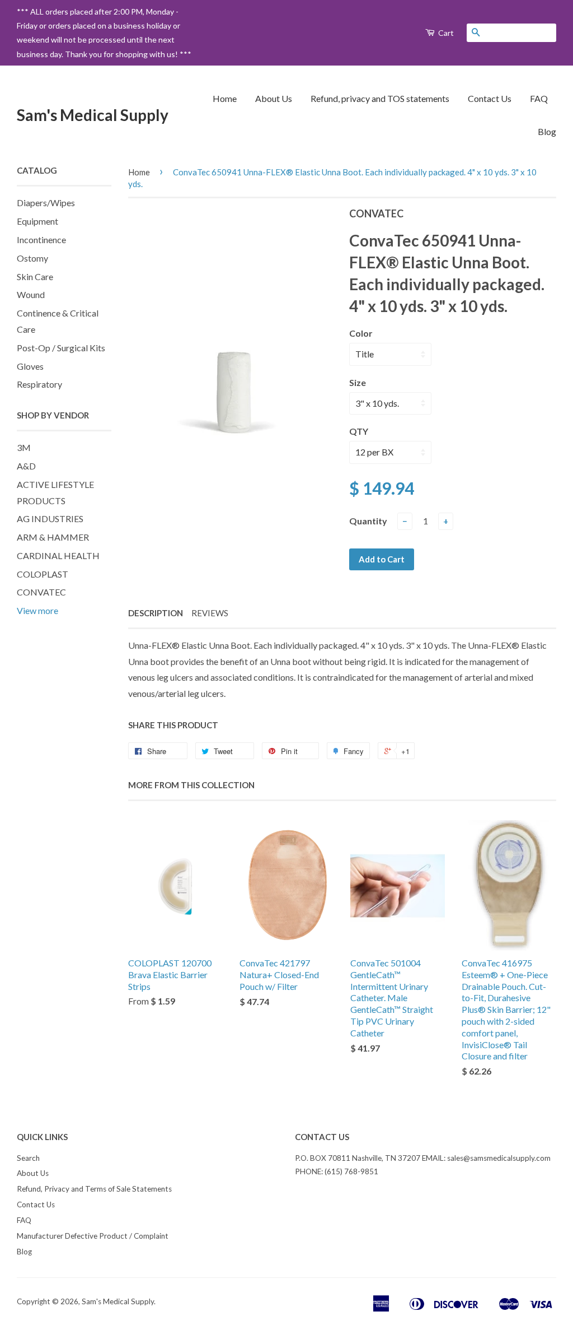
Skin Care (35, 276)
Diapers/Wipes (46, 202)
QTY (358, 431)
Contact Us (489, 98)
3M (24, 447)
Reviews (209, 613)
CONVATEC (41, 592)
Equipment (37, 221)
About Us (273, 98)
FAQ (539, 98)
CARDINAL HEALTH (58, 555)
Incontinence (41, 239)
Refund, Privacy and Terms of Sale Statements (94, 1188)
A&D (26, 466)
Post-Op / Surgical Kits (61, 347)
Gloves (30, 366)
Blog (547, 131)
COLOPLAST (42, 574)
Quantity (368, 520)
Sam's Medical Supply (92, 114)
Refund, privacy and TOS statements (380, 98)
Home (225, 98)
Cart (445, 33)
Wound (31, 294)
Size (357, 382)
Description (155, 613)
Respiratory (39, 384)
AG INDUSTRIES (50, 518)
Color (361, 333)
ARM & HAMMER (53, 537)
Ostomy (32, 258)
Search (28, 1158)
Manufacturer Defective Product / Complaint (92, 1235)
